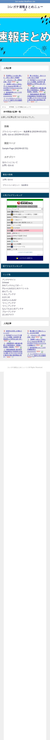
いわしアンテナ (9, 294)
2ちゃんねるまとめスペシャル (15, 288)
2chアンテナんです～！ (12, 285)
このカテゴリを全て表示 (25, 252)
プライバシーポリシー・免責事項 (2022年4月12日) (24, 132)
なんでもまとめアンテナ (13, 309)
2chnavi (5, 283)
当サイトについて (10, 162)
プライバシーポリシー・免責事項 (15, 185)
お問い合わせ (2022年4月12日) (15, 134)
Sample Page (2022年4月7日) (15, 148)
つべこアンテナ (9, 303)
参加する (40, 254)
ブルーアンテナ (9, 312)
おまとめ (6, 297)
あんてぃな (7, 291)
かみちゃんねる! (9, 300)
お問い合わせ (8, 165)
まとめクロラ (8, 315)
